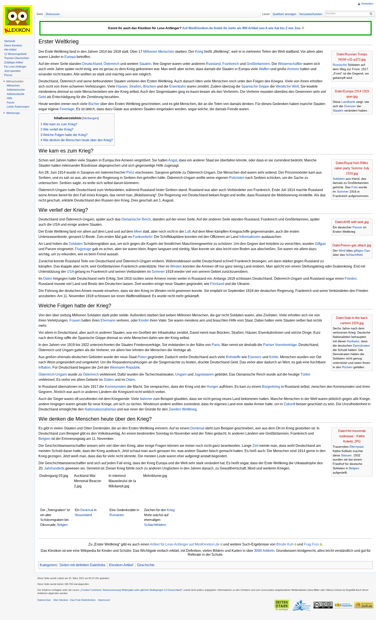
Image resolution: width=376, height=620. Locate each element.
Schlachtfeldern (155, 525)
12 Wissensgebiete (15, 54)
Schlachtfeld (354, 254)
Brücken (149, 86)
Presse (8, 75)
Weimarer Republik (125, 367)
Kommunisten (115, 386)
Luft (188, 231)
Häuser (121, 86)
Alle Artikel (10, 49)
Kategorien (48, 565)
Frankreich (230, 64)
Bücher (93, 104)
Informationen (249, 237)
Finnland (217, 284)
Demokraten (361, 345)
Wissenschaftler (290, 64)
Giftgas (320, 244)
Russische (340, 64)
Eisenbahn (177, 86)
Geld (42, 97)
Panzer (357, 227)
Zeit (255, 445)
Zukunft (289, 404)
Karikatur (353, 341)
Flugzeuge (83, 249)
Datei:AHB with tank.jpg (352, 222)
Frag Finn (311, 544)
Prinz (130, 172)
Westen (176, 266)
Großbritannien (258, 64)
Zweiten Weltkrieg (182, 409)
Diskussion (53, 14)
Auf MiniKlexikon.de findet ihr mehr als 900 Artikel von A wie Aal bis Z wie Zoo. (241, 28)
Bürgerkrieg (271, 386)
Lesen (266, 14)
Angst (172, 160)
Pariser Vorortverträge (280, 345)
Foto (354, 187)
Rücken (347, 367)
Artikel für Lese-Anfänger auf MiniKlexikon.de (185, 544)
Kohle (273, 357)
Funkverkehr (142, 237)
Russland (213, 64)
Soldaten (339, 178)
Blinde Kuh (285, 544)
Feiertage (67, 109)
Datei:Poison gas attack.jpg (351, 245)
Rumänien (116, 515)
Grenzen (350, 106)
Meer (138, 231)
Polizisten (236, 178)
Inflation (45, 367)
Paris (216, 345)
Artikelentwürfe (15, 94)
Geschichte (145, 565)
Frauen (75, 320)
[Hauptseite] (17, 19)
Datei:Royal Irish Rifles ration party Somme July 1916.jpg (351, 168)
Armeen (293, 69)
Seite (39, 14)
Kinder (144, 320)
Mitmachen (13, 85)
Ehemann (108, 320)
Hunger (212, 386)
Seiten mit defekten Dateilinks (82, 565)
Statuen (346, 455)
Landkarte (348, 101)
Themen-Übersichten (16, 58)
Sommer (343, 191)
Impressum (104, 600)
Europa (70, 57)
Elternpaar (356, 446)
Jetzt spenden (12, 71)
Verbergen (90, 118)
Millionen (150, 51)
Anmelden (367, 3)
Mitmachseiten (15, 81)
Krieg (199, 51)
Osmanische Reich (136, 219)
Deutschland (92, 64)
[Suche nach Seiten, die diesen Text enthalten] (371, 13)
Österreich (111, 64)
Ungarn (181, 374)
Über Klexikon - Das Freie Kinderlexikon (74, 600)
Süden (109, 379)
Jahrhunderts (54, 468)
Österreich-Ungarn (53, 374)
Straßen (135, 86)
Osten (47, 278)
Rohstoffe (233, 357)
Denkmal (197, 428)
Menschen (166, 51)
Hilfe (9, 98)
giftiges (358, 250)
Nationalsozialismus (100, 409)
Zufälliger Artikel (13, 62)
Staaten (338, 110)
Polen (142, 357)
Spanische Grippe (255, 86)
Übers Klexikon (13, 45)
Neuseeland (83, 515)
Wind (342, 250)
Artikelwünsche (16, 89)
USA (70, 271)
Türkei (305, 374)
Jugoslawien (204, 374)
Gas (367, 250)
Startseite (9, 41)
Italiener (146, 399)
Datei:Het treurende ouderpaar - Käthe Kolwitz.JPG (352, 436)
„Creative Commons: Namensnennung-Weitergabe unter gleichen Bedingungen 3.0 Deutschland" (131, 590)
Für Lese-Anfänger (15, 66)
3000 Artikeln (264, 550)
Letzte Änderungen (18, 106)
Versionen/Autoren (310, 14)
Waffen (264, 69)
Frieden (351, 278)
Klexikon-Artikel (121, 565)
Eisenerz (255, 357)
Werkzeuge (13, 113)
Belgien (354, 468)
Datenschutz (44, 600)
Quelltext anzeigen (284, 14)
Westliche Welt (287, 86)
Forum (10, 102)
